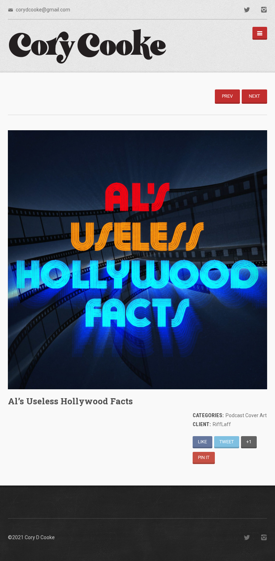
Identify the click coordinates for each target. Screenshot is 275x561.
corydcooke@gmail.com (43, 10)
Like (202, 441)
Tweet (226, 441)
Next (254, 96)
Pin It (203, 457)
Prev (227, 96)
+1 (248, 441)
